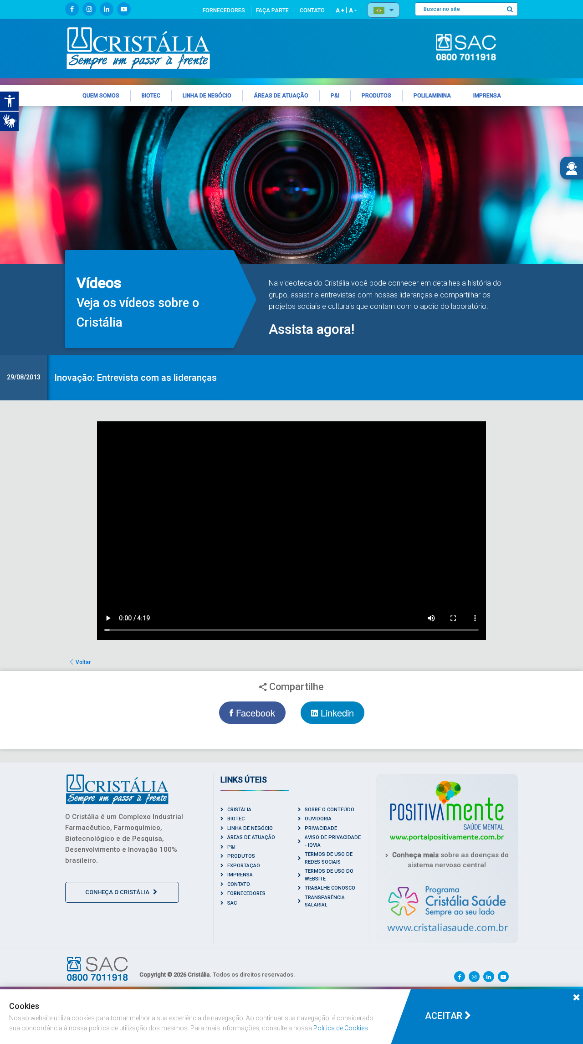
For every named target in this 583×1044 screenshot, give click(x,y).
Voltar (82, 662)
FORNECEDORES (224, 10)
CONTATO (312, 10)
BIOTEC (236, 819)
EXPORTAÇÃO (243, 866)
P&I (231, 847)
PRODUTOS (241, 856)
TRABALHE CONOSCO (330, 888)
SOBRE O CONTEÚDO (329, 810)
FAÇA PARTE (272, 10)
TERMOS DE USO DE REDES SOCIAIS (329, 858)
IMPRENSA (240, 875)
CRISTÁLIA (239, 810)
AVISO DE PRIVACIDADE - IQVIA (333, 841)
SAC (232, 903)
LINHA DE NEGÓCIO (250, 828)
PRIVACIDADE (321, 828)
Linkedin (336, 712)
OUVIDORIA (318, 819)
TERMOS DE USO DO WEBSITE (329, 875)
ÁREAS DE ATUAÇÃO (251, 837)
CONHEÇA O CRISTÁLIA (118, 892)
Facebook (254, 712)
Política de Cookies (340, 1028)
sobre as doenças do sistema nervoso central (450, 860)
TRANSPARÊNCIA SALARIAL (325, 901)
